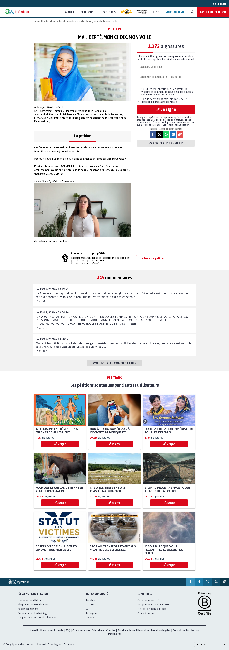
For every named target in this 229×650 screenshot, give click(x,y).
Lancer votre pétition (29, 600)
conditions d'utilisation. (178, 125)
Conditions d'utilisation (186, 630)
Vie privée (98, 630)
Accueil (69, 12)
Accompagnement (28, 608)
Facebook (91, 600)
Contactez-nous (81, 630)
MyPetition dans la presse (151, 608)
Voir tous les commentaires (114, 363)
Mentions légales (160, 630)
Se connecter (220, 3)
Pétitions (50, 21)
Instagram (91, 613)
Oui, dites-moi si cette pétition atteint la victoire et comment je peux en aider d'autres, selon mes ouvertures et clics (167, 92)
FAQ (68, 630)
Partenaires (114, 633)
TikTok (90, 604)
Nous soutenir (175, 12)
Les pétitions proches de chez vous (37, 617)
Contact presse (145, 613)
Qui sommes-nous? (148, 600)
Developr (69, 644)
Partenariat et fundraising (32, 613)
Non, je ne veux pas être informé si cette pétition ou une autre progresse (164, 100)
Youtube (90, 617)
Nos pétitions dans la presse (153, 604)
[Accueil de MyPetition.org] (17, 12)
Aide (60, 630)
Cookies (110, 630)
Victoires (109, 12)
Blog (156, 12)
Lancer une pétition (213, 12)
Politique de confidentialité (133, 630)
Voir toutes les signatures (166, 143)
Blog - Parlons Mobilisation (33, 604)
